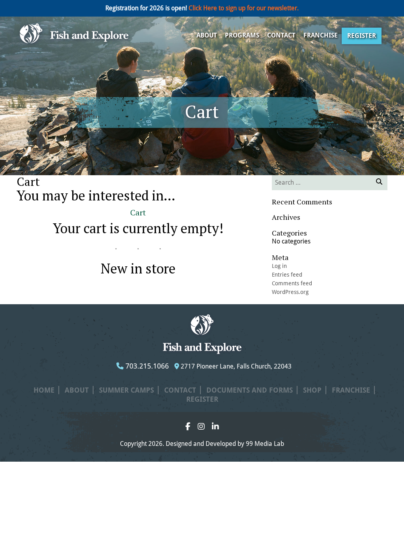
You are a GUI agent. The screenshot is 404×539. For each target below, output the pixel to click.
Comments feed (292, 283)
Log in (279, 266)
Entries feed (287, 274)
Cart (138, 212)
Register (361, 35)
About (206, 35)
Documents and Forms (249, 390)
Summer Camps (126, 390)
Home (44, 390)
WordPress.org (290, 292)
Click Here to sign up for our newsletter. (244, 8)
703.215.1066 (146, 366)
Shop (312, 390)
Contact (281, 35)
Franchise (320, 35)
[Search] (378, 183)
